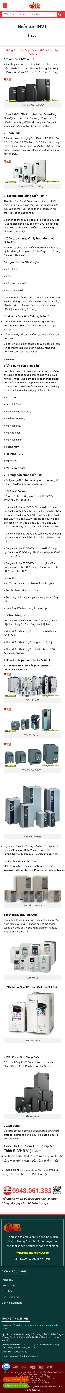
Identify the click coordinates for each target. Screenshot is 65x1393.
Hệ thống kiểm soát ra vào (17, 1372)
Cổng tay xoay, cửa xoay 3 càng (33, 1382)
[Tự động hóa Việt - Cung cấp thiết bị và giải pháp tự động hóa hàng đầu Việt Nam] (35, 5)
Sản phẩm (7, 1291)
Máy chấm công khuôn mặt (32, 1380)
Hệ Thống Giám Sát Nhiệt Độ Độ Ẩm (32, 1376)
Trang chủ (7, 1279)
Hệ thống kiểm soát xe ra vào (32, 1374)
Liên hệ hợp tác (10, 1296)
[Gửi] (60, 14)
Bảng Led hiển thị (45, 1378)
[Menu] (5, 5)
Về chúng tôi (9, 1285)
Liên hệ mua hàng (12, 1302)
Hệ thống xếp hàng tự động (47, 1372)
